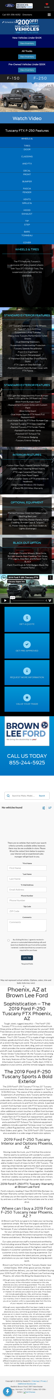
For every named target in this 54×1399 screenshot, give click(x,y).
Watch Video (27, 118)
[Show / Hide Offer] (27, 26)
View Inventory (27, 43)
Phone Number (27, 896)
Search (42, 796)
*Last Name (27, 874)
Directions (27, 14)
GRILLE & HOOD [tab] (27, 207)
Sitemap (35, 1381)
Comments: (27, 917)
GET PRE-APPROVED (27, 651)
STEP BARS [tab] (27, 228)
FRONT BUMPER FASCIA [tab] (27, 181)
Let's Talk (27, 958)
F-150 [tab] (13, 78)
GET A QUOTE (27, 624)
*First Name (27, 863)
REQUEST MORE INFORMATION (27, 677)
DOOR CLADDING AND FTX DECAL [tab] (27, 160)
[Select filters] (44, 807)
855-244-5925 (27, 763)
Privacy (44, 1381)
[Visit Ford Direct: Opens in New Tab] (30, 1392)
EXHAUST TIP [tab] (27, 217)
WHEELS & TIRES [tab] (27, 142)
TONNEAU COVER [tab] (27, 239)
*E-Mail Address (27, 885)
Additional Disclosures (27, 1384)
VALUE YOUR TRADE (27, 704)
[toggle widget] (7, 1391)
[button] (11, 14)
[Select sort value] (49, 807)
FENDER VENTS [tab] (27, 196)
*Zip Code (27, 906)
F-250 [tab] (40, 78)
